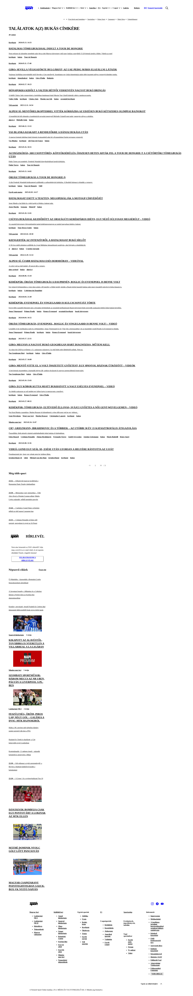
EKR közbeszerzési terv (156, 940)
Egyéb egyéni (84, 938)
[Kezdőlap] (29, 8)
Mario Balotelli (112, 437)
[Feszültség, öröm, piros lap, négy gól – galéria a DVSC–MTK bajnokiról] (27, 705)
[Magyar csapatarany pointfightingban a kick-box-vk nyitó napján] (27, 874)
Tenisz (84, 934)
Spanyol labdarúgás (16, 635)
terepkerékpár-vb (15, 458)
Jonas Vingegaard (15, 311)
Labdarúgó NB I (15, 709)
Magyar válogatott (37, 933)
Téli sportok (13, 105)
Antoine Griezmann (90, 437)
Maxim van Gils (46, 99)
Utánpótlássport (132, 19)
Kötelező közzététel (154, 934)
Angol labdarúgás (62, 917)
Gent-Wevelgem (15, 416)
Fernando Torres (59, 437)
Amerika (92, 8)
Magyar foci (34, 912)
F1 (99, 8)
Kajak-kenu (84, 923)
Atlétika (85, 916)
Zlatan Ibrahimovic (44, 437)
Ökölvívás (85, 930)
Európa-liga (62, 942)
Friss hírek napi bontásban (76, 19)
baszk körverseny (81, 311)
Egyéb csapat (107, 943)
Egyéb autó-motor (15, 192)
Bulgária (50, 78)
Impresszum (155, 916)
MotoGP (32, 207)
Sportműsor (91, 19)
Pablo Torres (14, 165)
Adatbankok (45, 8)
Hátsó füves (121, 19)
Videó (130, 953)
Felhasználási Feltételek (156, 969)
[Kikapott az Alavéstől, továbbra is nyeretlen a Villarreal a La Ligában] (27, 631)
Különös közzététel (154, 950)
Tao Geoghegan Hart (17, 353)
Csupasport (111, 19)
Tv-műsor (131, 950)
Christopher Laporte (57, 416)
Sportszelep (128, 912)
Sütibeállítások (157, 974)
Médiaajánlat (156, 919)
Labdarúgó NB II (38, 922)
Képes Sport (101, 19)
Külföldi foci (58, 912)
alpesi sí (12, 120)
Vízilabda (108, 939)
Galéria (126, 8)
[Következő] (101, 465)
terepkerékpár (53, 458)
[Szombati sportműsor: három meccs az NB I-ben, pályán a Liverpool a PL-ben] (27, 666)
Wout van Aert (28, 416)
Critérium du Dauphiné (33, 290)
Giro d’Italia (46, 353)
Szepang (24, 207)
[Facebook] (157, 903)
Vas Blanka (13, 141)
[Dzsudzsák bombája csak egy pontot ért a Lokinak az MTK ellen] (27, 801)
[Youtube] (162, 903)
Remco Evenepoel (50, 311)
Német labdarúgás (62, 932)
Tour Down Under (25, 228)
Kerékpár (12, 42)
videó (26, 458)
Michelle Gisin (21, 120)
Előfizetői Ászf (156, 960)
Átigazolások (39, 929)
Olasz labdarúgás (62, 927)
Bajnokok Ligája (62, 937)
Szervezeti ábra (156, 946)
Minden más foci (15, 422)
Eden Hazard (14, 437)
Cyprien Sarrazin (32, 249)
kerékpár (12, 57)
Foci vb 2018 (61, 946)
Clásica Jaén (33, 99)
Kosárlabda (109, 928)
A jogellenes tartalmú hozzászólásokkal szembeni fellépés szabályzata (157, 926)
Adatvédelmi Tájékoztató (155, 964)
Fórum (130, 947)
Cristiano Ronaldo (28, 437)
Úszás (84, 919)
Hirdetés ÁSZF (156, 957)
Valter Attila (13, 99)
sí (9, 249)
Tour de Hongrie (30, 57)
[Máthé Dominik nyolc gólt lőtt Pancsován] (27, 839)
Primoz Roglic (29, 311)
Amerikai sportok (108, 935)
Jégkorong (109, 931)
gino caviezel (13, 270)
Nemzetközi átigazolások (62, 961)
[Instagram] (152, 903)
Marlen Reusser (42, 416)
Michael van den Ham (38, 458)
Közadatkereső (156, 954)
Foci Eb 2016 (61, 951)
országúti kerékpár (68, 99)
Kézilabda (108, 925)
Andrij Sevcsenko (75, 437)
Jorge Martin (14, 207)
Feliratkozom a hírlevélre (27, 559)
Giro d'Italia (40, 78)
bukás (20, 57)
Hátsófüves (38, 926)
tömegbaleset (22, 78)
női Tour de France (35, 141)
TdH (40, 186)
